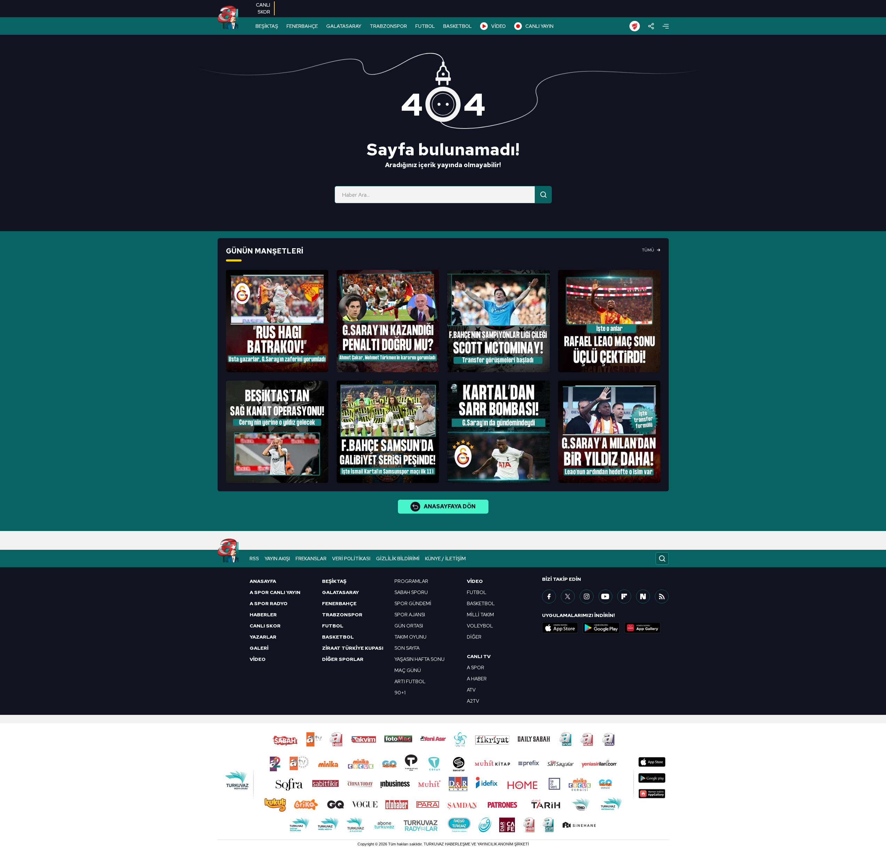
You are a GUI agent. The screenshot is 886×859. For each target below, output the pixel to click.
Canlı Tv (479, 656)
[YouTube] (605, 596)
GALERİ (259, 648)
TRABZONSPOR (388, 26)
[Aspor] (277, 321)
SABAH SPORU (411, 592)
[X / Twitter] (568, 596)
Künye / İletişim (445, 558)
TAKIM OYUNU (410, 637)
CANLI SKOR (265, 626)
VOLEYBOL (480, 626)
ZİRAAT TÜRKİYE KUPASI (352, 648)
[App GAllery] (643, 627)
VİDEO (498, 26)
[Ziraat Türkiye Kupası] (634, 26)
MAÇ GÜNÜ (407, 670)
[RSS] (662, 596)
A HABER (477, 679)
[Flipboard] (624, 596)
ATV (471, 690)
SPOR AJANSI (409, 614)
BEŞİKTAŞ (267, 26)
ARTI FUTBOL (409, 681)
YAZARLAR (263, 637)
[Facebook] (549, 596)
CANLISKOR (263, 8)
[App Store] (560, 627)
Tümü (648, 250)
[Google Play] (601, 627)
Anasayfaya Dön (450, 506)
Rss (254, 558)
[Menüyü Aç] (665, 26)
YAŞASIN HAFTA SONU (419, 659)
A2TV (473, 701)
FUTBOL (425, 26)
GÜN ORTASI (408, 626)
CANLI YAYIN (539, 26)
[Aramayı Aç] (662, 558)
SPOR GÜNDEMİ (412, 603)
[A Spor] (228, 17)
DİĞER (474, 637)
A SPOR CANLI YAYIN (275, 592)
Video (475, 581)
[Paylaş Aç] (651, 26)
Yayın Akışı (277, 558)
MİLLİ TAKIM (480, 614)
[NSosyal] (643, 596)
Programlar (411, 581)
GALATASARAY (343, 26)
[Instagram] (587, 596)
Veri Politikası (351, 558)
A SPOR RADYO (269, 603)
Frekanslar (311, 558)
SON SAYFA (407, 648)
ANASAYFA (263, 581)
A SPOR (475, 667)
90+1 (400, 692)
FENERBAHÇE (302, 26)
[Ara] (543, 194)
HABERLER (263, 614)
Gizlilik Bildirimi (398, 558)
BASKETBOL (457, 26)
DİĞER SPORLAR (342, 659)
